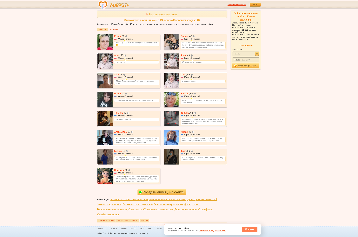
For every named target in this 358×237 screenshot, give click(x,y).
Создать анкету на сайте (163, 192)
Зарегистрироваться (237, 4)
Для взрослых (192, 204)
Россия (144, 220)
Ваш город (237, 49)
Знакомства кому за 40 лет (168, 204)
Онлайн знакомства (108, 214)
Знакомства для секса (109, 204)
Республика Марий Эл (128, 220)
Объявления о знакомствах (158, 209)
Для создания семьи (185, 209)
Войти (255, 5)
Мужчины (114, 29)
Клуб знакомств (133, 209)
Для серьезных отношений (202, 199)
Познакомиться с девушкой (138, 204)
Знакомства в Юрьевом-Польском (129, 199)
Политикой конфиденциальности (212, 231)
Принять (249, 229)
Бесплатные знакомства (110, 209)
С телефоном (205, 209)
